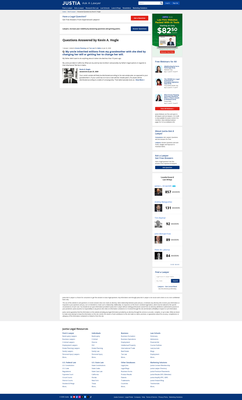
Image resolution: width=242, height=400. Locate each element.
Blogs (152, 351)
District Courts (67, 380)
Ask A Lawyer (72, 11)
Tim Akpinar (160, 218)
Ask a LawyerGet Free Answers (164, 156)
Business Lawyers (68, 339)
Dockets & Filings (68, 383)
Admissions (154, 339)
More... (64, 357)
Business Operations (128, 339)
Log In (168, 3)
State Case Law (97, 371)
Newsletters (127, 8)
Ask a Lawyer (79, 8)
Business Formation (128, 336)
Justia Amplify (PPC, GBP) (159, 377)
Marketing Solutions (140, 8)
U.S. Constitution (68, 365)
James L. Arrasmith (163, 186)
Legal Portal (129, 397)
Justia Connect (119, 397)
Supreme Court (67, 374)
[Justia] (71, 3)
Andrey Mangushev (163, 202)
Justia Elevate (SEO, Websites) (160, 374)
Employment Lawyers (70, 345)
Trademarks (125, 380)
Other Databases (128, 362)
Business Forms (126, 371)
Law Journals (154, 348)
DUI (93, 345)
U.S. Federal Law (69, 362)
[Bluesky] (85, 397)
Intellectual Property (128, 345)
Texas (94, 383)
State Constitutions (98, 365)
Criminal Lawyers (68, 342)
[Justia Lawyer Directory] (90, 397)
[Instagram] (79, 397)
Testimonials (154, 383)
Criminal (95, 339)
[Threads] (82, 397)
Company (137, 397)
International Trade (128, 348)
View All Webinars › (167, 109)
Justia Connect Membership (160, 365)
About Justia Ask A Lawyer (164, 132)
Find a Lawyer (67, 8)
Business (124, 333)
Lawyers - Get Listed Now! (167, 286)
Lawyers (158, 142)
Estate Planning (80, 48)
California (95, 374)
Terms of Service (151, 397)
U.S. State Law (98, 362)
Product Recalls (126, 374)
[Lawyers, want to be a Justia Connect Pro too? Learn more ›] (174, 186)
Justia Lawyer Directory (158, 368)
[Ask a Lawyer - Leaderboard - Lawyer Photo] (158, 192)
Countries (124, 383)
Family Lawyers (67, 351)
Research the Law (92, 8)
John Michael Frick (163, 233)
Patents (123, 377)
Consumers (159, 137)
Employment (125, 342)
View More (140, 80)
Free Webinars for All (166, 61)
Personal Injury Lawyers (71, 354)
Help (143, 397)
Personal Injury (97, 354)
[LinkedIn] (71, 397)
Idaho (99, 48)
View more (175, 264)
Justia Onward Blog (157, 380)
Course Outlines (156, 345)
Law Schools (105, 8)
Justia (64, 11)
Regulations (66, 371)
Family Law (95, 351)
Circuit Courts (67, 377)
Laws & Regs (116, 8)
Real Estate (125, 351)
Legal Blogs (125, 368)
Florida (94, 377)
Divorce (94, 342)
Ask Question (167, 167)
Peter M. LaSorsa (162, 249)
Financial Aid (154, 342)
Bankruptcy (96, 336)
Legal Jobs (124, 365)
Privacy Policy (163, 397)
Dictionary (154, 336)
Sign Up (175, 3)
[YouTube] (74, 397)
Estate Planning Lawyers (71, 348)
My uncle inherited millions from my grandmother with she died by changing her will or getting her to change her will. (104, 53)
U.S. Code (65, 368)
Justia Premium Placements (160, 371)
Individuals (96, 333)
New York (95, 380)
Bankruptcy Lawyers (69, 336)
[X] (88, 397)
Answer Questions (140, 29)
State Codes (96, 368)
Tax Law (92, 48)
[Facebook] (77, 397)
